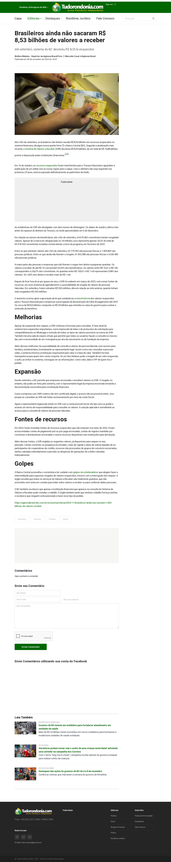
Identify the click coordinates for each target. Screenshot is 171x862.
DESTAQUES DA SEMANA (46, 768)
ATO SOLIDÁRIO (43, 745)
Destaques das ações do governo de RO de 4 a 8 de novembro (70, 771)
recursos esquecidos (46, 165)
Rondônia (22, 519)
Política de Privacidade (144, 816)
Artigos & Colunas (118, 827)
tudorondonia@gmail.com (31, 843)
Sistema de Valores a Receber (40, 149)
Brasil (65, 519)
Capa (18, 18)
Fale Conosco (105, 18)
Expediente (139, 821)
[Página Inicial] (77, 7)
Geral (113, 821)
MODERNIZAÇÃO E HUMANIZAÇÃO (49, 722)
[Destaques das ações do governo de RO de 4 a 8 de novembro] (25, 774)
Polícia (113, 833)
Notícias (37, 519)
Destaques (52, 18)
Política (52, 519)
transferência (83, 298)
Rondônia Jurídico (78, 18)
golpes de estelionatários (85, 472)
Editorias (33, 18)
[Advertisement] (67, 545)
